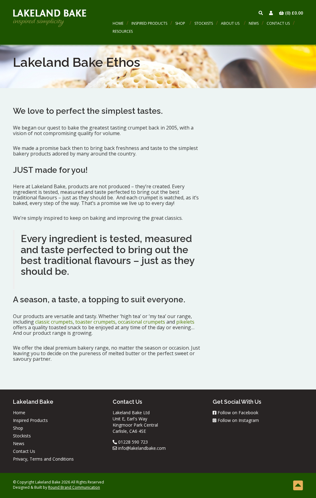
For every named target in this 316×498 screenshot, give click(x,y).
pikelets (185, 321)
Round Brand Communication (74, 487)
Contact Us (278, 23)
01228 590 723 (132, 442)
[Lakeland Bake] (49, 17)
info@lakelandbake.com (141, 448)
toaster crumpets (95, 321)
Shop (180, 23)
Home (118, 23)
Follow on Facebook (237, 412)
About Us (230, 23)
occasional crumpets (141, 321)
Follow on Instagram (237, 420)
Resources (123, 31)
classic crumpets (54, 321)
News (254, 23)
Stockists (203, 23)
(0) (293, 13)
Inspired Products (149, 23)
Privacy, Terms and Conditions (43, 459)
